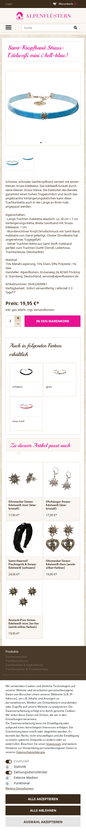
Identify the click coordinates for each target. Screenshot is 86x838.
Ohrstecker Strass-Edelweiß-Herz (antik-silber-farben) (61, 564)
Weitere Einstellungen (19, 788)
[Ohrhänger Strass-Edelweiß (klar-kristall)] (60, 478)
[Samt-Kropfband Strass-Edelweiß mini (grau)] (60, 372)
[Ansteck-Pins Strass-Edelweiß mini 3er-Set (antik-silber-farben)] (22, 597)
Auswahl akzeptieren (43, 822)
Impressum (53, 744)
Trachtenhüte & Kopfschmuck (24, 665)
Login (9, 4)
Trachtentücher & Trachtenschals (27, 669)
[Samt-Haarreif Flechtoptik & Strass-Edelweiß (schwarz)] (22, 537)
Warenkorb (68, 4)
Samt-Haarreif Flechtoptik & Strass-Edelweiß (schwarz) (22, 564)
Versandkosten (44, 310)
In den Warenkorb (52, 321)
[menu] (8, 27)
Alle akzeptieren (43, 799)
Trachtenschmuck (17, 661)
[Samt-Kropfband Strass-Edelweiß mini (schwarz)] (26, 372)
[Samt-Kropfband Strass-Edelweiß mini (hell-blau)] (43, 108)
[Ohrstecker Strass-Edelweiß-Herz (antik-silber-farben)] (60, 537)
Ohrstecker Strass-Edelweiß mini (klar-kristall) (22, 505)
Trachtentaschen (16, 657)
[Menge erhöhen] (18, 318)
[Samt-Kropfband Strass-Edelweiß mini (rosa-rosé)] (26, 406)
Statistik (20, 766)
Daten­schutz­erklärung (30, 752)
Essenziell (21, 761)
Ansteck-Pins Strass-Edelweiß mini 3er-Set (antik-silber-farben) (23, 623)
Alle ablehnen (43, 810)
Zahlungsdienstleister (30, 772)
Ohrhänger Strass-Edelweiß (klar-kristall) (58, 505)
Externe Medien (26, 777)
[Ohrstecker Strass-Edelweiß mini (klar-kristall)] (22, 478)
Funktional (22, 783)
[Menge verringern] (18, 324)
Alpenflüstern (43, 16)
